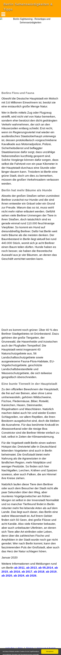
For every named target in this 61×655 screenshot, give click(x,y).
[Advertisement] (30, 57)
